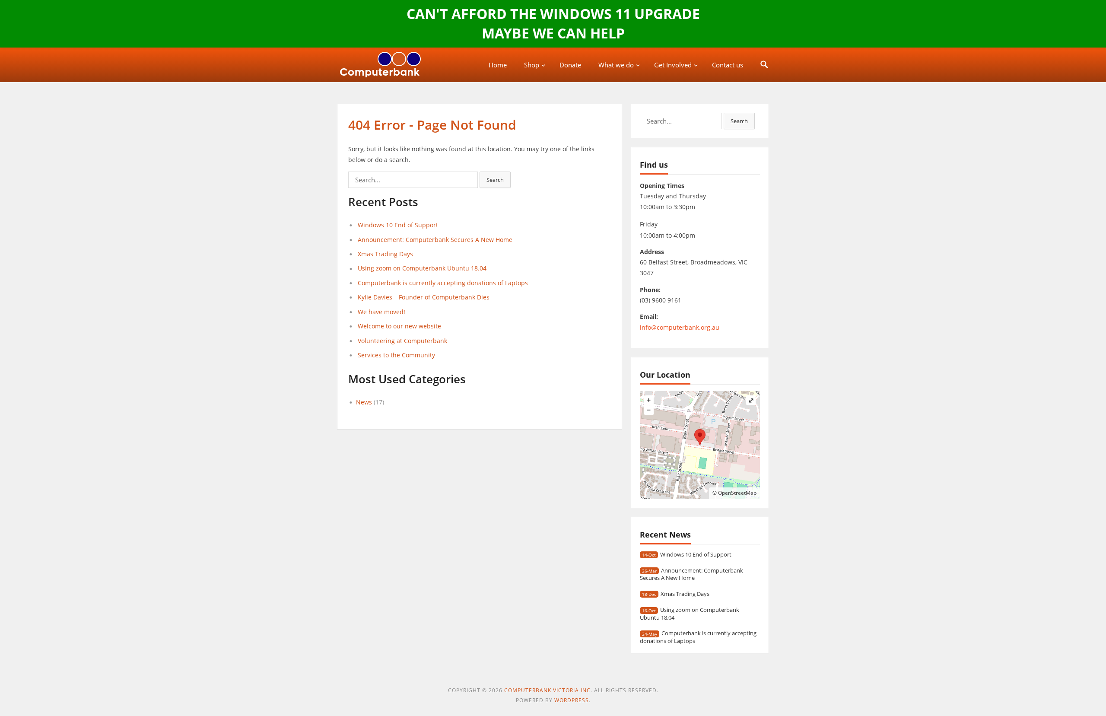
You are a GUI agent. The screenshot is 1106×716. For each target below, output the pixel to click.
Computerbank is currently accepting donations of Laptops (443, 283)
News (364, 402)
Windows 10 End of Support (398, 225)
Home (498, 64)
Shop (531, 64)
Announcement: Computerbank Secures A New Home (435, 239)
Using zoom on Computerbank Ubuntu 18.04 (422, 268)
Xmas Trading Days (385, 254)
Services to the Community (396, 355)
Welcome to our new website (399, 326)
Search (495, 180)
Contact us (727, 64)
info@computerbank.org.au (679, 327)
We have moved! (381, 312)
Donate (570, 64)
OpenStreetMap (737, 492)
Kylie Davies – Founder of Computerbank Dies (423, 297)
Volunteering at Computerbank (402, 341)
